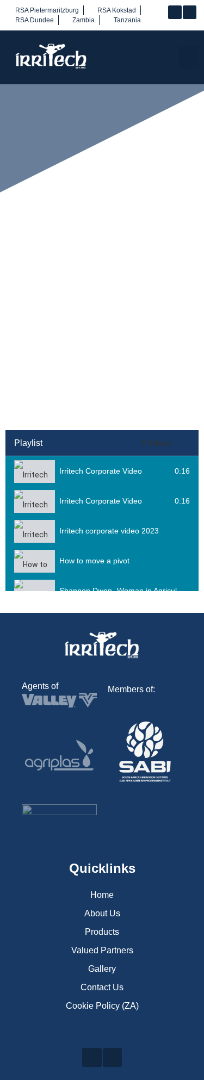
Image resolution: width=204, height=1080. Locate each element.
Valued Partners (102, 950)
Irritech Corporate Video (100, 471)
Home (102, 894)
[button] (189, 57)
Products (102, 931)
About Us (102, 913)
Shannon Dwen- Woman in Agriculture (124, 590)
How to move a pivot (94, 560)
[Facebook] (175, 12)
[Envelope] (189, 12)
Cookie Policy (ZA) (102, 1005)
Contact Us (102, 987)
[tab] (102, 471)
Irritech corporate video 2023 (109, 530)
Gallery (102, 968)
